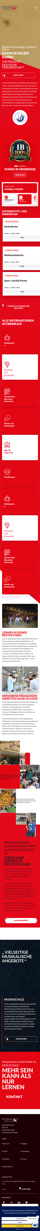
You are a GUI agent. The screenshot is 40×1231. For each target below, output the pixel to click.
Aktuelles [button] (6, 1159)
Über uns (6, 1143)
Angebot (24, 1143)
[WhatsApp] (34, 1202)
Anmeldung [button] (25, 1151)
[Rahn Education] (9, 7)
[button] (36, 7)
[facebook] (4, 1202)
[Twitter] (26, 1202)
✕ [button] (37, 1217)
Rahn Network (8, 1166)
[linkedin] (19, 1202)
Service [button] (24, 1159)
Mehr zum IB (20, 175)
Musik (5, 1151)
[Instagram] (11, 1202)
